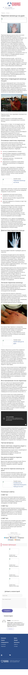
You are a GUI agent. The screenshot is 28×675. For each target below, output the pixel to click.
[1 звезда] (8, 534)
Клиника (3, 638)
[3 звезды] (10, 534)
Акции (16, 640)
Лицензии (3, 646)
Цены (15, 638)
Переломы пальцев (13, 556)
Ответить (10, 629)
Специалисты (4, 642)
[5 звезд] (12, 534)
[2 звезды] (9, 534)
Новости (16, 644)
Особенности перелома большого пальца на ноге (19, 484)
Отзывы (16, 646)
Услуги (3, 640)
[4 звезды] (11, 534)
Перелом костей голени (14, 586)
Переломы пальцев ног (14, 566)
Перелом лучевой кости (14, 576)
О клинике (3, 644)
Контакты (16, 642)
